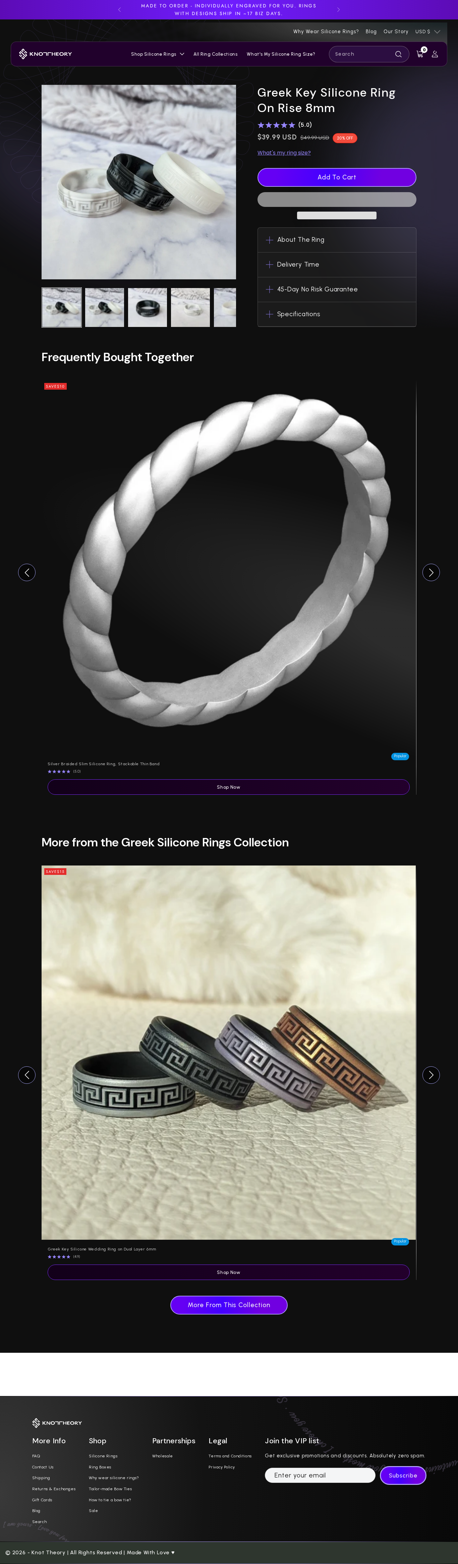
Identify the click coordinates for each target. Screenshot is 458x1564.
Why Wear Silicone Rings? (326, 32)
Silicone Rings (103, 1455)
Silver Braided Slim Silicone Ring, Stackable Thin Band (104, 763)
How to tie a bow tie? (110, 1499)
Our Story (396, 32)
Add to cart (337, 177)
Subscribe (403, 1475)
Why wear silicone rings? (114, 1477)
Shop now (228, 787)
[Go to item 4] (190, 307)
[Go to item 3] (147, 307)
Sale (93, 1510)
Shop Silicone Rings (153, 54)
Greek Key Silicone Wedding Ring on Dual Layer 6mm (102, 1248)
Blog (371, 32)
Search (39, 1521)
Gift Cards (42, 1499)
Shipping (41, 1477)
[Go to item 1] (62, 307)
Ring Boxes (100, 1466)
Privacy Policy (222, 1466)
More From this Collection (229, 1305)
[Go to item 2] (104, 307)
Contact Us (43, 1466)
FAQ (36, 1455)
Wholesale (162, 1455)
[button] (336, 199)
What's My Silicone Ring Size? (281, 54)
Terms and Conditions (230, 1455)
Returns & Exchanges (54, 1488)
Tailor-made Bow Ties (110, 1488)
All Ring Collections (215, 54)
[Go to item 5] (233, 307)
